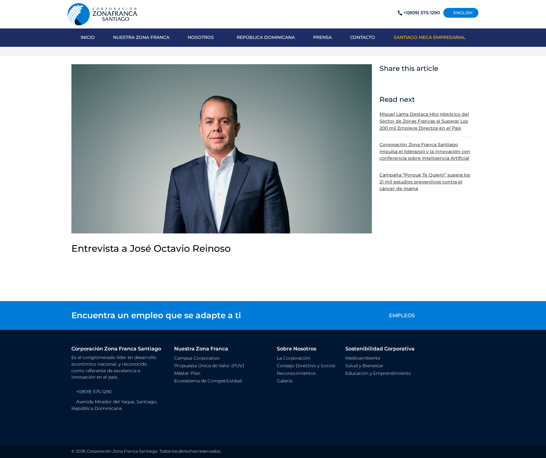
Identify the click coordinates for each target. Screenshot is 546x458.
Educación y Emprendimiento (378, 373)
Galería (284, 381)
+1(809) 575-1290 (421, 12)
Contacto (362, 37)
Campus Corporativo (197, 358)
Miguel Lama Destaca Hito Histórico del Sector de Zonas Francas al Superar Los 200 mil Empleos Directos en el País (424, 121)
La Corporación (293, 358)
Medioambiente (362, 358)
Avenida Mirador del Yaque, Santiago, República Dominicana (114, 405)
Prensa (322, 37)
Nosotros (201, 37)
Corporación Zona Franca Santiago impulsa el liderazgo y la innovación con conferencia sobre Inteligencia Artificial (424, 151)
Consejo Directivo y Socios (306, 365)
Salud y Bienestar (364, 365)
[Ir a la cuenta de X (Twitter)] (90, 425)
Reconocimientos (296, 373)
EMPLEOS (402, 316)
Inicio (88, 37)
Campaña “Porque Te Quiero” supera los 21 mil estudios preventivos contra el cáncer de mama (424, 181)
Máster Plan (187, 373)
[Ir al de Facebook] (75, 425)
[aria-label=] (102, 14)
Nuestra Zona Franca (141, 37)
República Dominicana (266, 37)
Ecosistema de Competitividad (208, 381)
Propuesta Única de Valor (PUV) (209, 365)
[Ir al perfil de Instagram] (84, 425)
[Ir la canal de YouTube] (104, 425)
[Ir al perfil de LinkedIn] (96, 425)
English (462, 12)
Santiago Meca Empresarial (429, 37)
